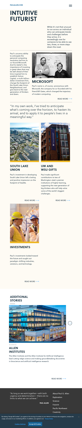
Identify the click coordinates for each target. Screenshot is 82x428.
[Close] (79, 417)
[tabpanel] (52, 65)
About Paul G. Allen (61, 393)
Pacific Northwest (60, 408)
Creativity (56, 412)
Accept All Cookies (35, 424)
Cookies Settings (20, 424)
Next (70, 323)
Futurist (56, 404)
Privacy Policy (49, 419)
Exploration (57, 397)
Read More (63, 99)
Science (56, 401)
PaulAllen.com (16, 5)
